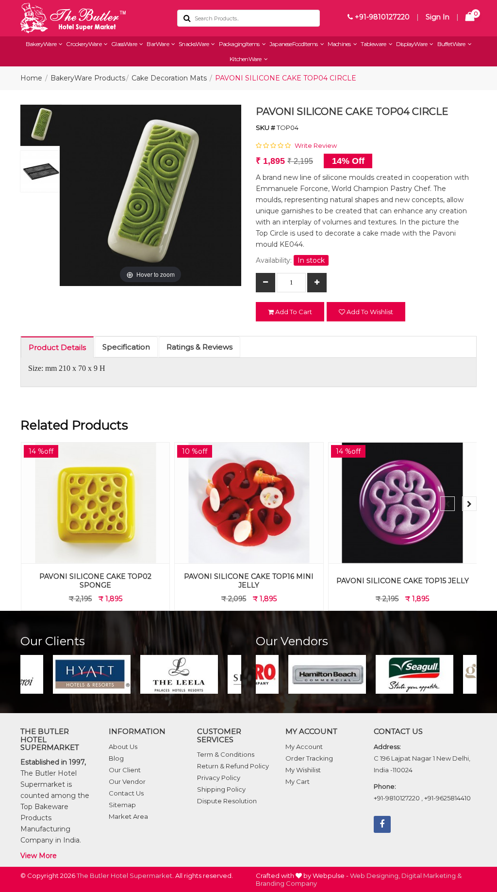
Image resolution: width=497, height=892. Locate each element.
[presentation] (447, 503)
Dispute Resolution (227, 801)
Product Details (57, 347)
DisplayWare (412, 44)
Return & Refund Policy (233, 766)
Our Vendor (127, 781)
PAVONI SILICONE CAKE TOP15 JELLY (248, 580)
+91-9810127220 (381, 17)
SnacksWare (194, 44)
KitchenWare (246, 59)
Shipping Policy (221, 789)
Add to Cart (293, 312)
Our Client (125, 770)
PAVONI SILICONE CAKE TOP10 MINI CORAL (402, 580)
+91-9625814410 (447, 798)
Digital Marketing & (431, 875)
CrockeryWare (84, 44)
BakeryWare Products (87, 78)
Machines (340, 44)
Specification (126, 346)
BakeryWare (41, 44)
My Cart (297, 781)
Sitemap (122, 805)
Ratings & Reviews (199, 346)
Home (31, 78)
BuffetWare (451, 44)
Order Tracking (309, 758)
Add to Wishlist (369, 312)
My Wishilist (303, 770)
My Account (304, 746)
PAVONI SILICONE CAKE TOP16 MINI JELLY (95, 580)
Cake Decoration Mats (169, 78)
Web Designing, (375, 875)
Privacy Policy (218, 777)
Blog (116, 758)
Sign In (437, 17)
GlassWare (124, 44)
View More (38, 855)
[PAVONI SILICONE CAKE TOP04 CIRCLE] (41, 128)
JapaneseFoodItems (294, 44)
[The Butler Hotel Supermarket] (91, 18)
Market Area (128, 816)
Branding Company (286, 883)
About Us (123, 746)
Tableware (374, 44)
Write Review (316, 145)
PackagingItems (240, 44)
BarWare (158, 44)
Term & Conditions (225, 754)
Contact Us (126, 793)
